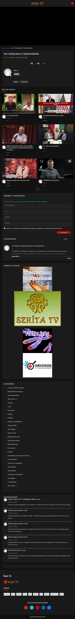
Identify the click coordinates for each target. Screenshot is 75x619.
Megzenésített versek (14, 437)
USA (41, 594)
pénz (30, 594)
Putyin (24, 594)
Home (3, 48)
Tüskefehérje (24, 82)
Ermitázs (10, 414)
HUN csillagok (11, 429)
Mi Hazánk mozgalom (14, 440)
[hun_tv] (8, 72)
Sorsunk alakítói (12, 459)
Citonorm (10, 403)
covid (13, 594)
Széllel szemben (12, 467)
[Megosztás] (44, 63)
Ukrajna (36, 594)
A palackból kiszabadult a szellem (53, 115)
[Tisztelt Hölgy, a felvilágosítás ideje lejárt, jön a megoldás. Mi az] (7, 248)
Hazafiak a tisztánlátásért (15, 421)
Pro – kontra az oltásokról (51, 146)
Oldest (66, 239)
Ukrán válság (11, 486)
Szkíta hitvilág (11, 470)
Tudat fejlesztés (12, 482)
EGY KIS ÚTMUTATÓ (14, 550)
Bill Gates (6, 594)
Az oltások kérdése (12, 115)
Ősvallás (10, 452)
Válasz (69, 258)
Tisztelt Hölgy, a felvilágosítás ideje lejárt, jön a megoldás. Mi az (28, 245)
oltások (16, 82)
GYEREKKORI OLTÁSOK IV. (51, 180)
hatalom (19, 594)
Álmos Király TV (12, 399)
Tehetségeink (11, 478)
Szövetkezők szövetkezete (15, 474)
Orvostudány (11, 448)
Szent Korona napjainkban (15, 463)
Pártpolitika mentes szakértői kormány (19, 455)
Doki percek (11, 410)
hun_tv (16, 70)
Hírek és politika (12, 425)
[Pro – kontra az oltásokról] (55, 134)
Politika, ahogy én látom (15, 510)
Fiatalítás (10, 418)
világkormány (54, 594)
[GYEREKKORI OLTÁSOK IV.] (55, 168)
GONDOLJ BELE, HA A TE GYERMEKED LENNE (21, 499)
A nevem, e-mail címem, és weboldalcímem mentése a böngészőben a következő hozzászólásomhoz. (33, 228)
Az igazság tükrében (22, 57)
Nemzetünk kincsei (13, 444)
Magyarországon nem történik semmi (17, 180)
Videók (9, 48)
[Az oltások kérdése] (19, 103)
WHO (61, 594)
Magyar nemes (12, 433)
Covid (9, 406)
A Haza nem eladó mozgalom (16, 388)
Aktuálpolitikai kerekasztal (15, 391)
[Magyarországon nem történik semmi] (19, 168)
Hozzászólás (64, 232)
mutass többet (15, 256)
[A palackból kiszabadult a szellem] (55, 103)
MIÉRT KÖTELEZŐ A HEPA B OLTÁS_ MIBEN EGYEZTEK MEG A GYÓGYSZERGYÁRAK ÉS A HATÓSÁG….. (19, 148)
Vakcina (47, 594)
